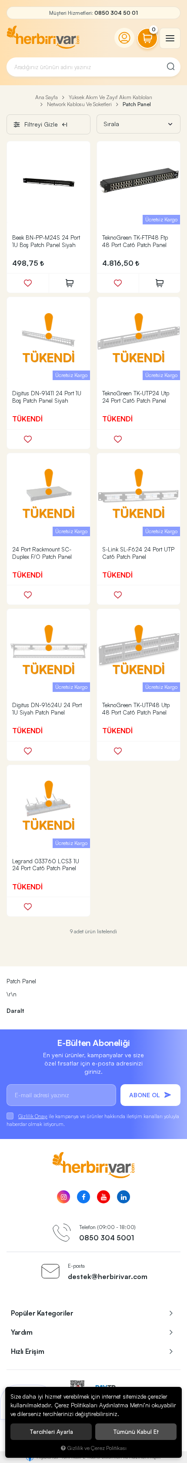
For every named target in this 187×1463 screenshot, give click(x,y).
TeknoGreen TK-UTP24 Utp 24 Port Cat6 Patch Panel (135, 397)
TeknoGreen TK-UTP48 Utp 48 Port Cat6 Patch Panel (136, 708)
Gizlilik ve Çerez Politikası (97, 1447)
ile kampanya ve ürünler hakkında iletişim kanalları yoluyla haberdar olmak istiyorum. (93, 1120)
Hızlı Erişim (27, 1351)
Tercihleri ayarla (51, 1431)
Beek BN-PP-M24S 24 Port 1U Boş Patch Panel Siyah (46, 241)
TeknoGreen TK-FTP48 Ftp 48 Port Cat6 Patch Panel (135, 241)
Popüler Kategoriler (42, 1313)
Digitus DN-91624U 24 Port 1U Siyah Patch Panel (47, 708)
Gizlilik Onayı (32, 1116)
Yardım (22, 1332)
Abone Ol (144, 1095)
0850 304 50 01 (116, 13)
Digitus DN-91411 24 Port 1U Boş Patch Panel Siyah (46, 397)
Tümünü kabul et (136, 1431)
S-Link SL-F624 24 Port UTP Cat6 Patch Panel (138, 553)
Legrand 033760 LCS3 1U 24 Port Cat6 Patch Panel (45, 865)
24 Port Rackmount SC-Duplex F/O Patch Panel (42, 553)
